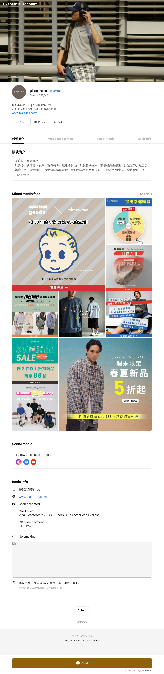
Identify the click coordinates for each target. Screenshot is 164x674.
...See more (22, 174)
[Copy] (77, 583)
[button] (39, 122)
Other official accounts (87, 640)
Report (68, 640)
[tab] (18, 139)
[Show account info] (55, 91)
